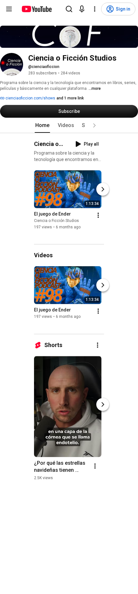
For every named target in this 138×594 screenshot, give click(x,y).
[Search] (69, 9)
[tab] (42, 125)
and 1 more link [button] (70, 98)
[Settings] (95, 9)
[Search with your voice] (81, 9)
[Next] (102, 189)
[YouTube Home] (36, 9)
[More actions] (98, 215)
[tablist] (69, 125)
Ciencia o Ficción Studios (56, 220)
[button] (94, 125)
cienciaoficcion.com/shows (29, 98)
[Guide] (9, 9)
